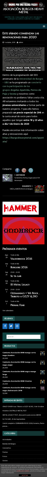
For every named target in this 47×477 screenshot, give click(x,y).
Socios (5, 460)
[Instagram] (17, 326)
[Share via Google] (24, 172)
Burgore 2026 (19, 267)
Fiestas (5, 452)
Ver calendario (8, 310)
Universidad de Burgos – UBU (23, 81)
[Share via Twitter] (31, 172)
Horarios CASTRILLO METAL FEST (15, 410)
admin (21, 42)
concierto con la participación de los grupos (22, 88)
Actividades (7, 439)
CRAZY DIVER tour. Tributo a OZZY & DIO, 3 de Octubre (23, 406)
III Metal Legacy (20, 284)
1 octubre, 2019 (10, 42)
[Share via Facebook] (17, 172)
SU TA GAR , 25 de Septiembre (14, 419)
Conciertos (7, 448)
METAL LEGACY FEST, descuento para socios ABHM (22, 415)
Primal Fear (18, 305)
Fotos (5, 456)
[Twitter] (11, 326)
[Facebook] (5, 326)
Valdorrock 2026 (21, 258)
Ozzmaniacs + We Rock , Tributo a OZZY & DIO (25, 295)
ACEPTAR (25, 475)
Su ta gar (16, 276)
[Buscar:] (23, 337)
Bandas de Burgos (9, 443)
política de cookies (23, 471)
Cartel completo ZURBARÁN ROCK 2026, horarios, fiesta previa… (23, 425)
